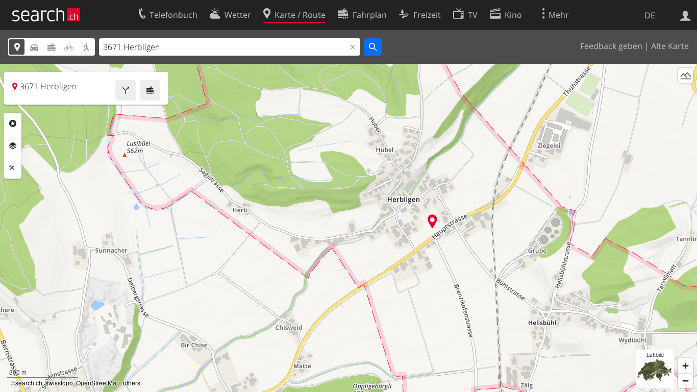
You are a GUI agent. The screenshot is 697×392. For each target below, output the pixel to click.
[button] (432, 221)
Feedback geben (611, 46)
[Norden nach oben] (685, 94)
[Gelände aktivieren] (685, 75)
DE (649, 15)
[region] (348, 228)
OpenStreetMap (98, 382)
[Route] (125, 90)
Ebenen (12, 146)
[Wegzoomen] (685, 380)
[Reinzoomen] (685, 365)
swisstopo (59, 382)
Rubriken (12, 123)
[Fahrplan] (150, 90)
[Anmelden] (685, 15)
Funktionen (12, 168)
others (131, 382)
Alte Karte (670, 46)
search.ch (28, 382)
